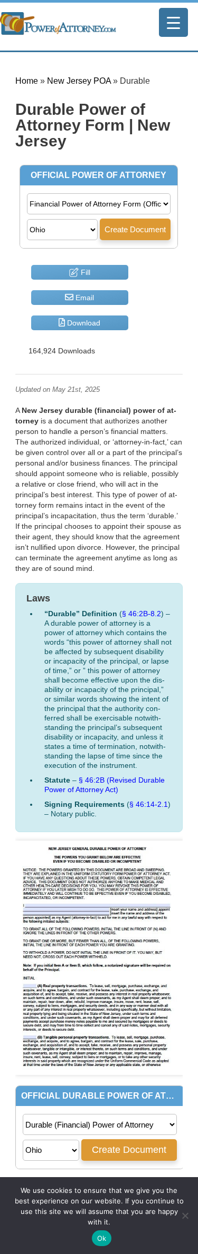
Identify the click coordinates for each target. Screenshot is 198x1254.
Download (82, 323)
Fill (84, 272)
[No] (185, 1215)
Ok (102, 1238)
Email (83, 297)
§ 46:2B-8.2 (141, 613)
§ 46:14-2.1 (148, 804)
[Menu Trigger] (173, 22)
